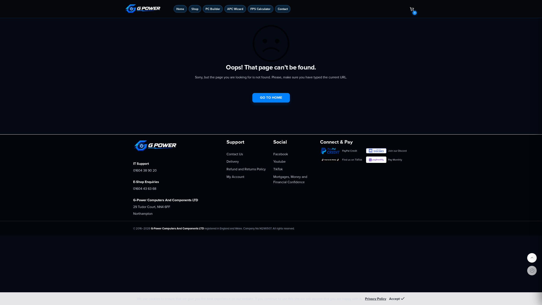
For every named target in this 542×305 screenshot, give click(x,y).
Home (180, 9)
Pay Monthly (395, 159)
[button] (412, 9)
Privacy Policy (375, 299)
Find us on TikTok (352, 159)
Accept (394, 299)
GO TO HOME (271, 98)
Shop (195, 9)
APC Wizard (235, 9)
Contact (283, 9)
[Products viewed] (532, 270)
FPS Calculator (260, 9)
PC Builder (213, 9)
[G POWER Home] (147, 9)
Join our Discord (397, 150)
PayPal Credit (349, 150)
